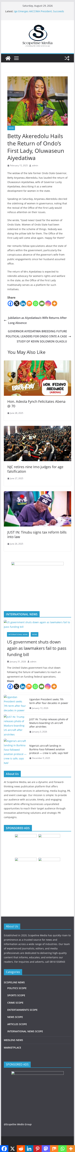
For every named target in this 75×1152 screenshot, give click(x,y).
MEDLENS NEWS (13, 1040)
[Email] (42, 303)
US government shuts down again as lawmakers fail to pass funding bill (36, 648)
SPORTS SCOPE (16, 995)
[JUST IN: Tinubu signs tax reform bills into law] (37, 494)
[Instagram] (48, 303)
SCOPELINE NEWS (14, 982)
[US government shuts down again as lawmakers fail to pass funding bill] (37, 624)
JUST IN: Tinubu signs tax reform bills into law (37, 534)
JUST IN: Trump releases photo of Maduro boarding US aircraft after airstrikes (48, 723)
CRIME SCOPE (15, 1002)
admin (35, 165)
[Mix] (29, 303)
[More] (54, 303)
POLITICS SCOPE (17, 988)
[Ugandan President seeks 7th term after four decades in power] (15, 704)
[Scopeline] (8, 58)
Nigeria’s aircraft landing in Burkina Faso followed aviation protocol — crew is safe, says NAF (48, 749)
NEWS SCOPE (15, 1017)
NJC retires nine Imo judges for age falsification (35, 469)
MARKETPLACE (12, 1047)
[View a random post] (67, 58)
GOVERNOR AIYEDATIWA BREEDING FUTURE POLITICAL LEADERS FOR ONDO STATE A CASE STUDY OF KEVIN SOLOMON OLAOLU (36, 336)
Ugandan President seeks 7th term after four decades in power (48, 701)
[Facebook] (10, 303)
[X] (17, 303)
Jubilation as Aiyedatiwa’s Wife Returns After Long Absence (37, 320)
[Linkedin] (23, 303)
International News (18, 634)
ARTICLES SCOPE (17, 1024)
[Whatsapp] (35, 303)
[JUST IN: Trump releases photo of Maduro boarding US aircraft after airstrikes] (15, 726)
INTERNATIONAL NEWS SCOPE (25, 1031)
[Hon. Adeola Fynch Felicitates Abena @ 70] (37, 363)
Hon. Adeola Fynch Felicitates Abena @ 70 (36, 403)
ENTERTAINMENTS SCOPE (22, 1009)
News (11, 128)
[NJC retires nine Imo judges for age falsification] (37, 428)
